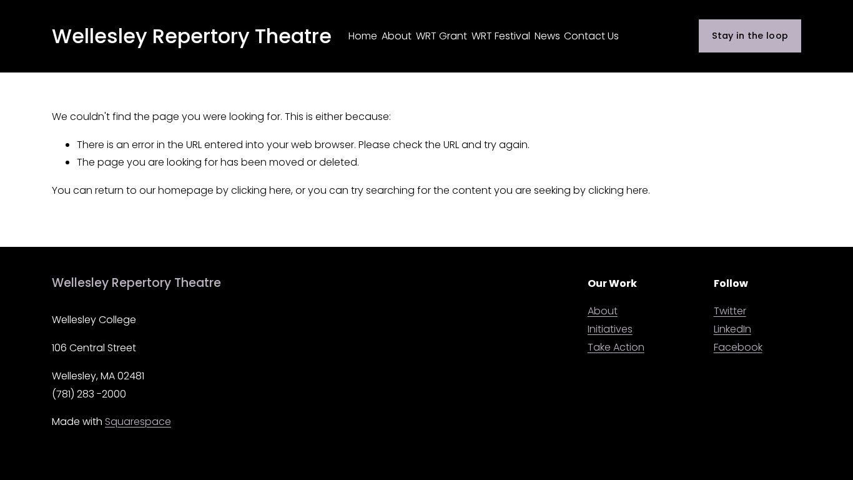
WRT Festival (500, 36)
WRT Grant (441, 36)
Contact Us (591, 36)
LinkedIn (732, 329)
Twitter (730, 311)
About (397, 36)
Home (362, 36)
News (547, 36)
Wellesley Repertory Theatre (192, 36)
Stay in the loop (750, 35)
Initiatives (610, 329)
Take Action (616, 347)
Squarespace (138, 421)
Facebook (738, 347)
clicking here (261, 190)
